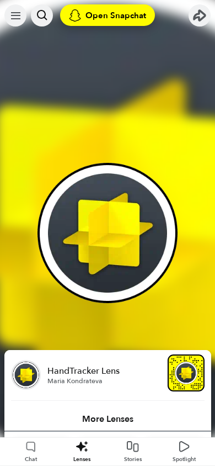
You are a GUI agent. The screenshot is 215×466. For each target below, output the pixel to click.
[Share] (200, 15)
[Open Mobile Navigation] (15, 15)
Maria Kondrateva (75, 381)
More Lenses (107, 419)
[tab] (107, 419)
